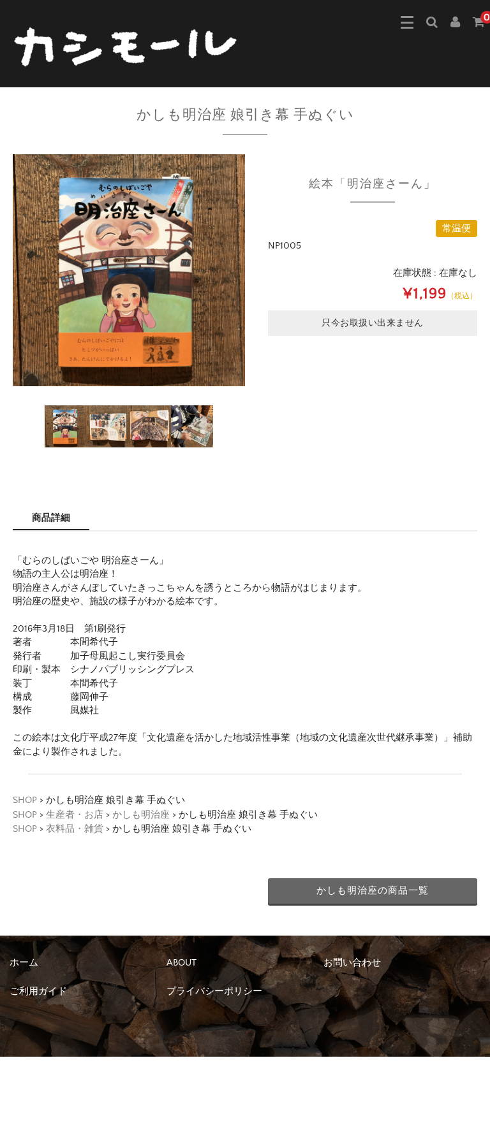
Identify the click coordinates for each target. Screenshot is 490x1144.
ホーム (24, 962)
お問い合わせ (352, 962)
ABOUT (182, 962)
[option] (129, 270)
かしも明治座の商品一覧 (372, 890)
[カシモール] (127, 45)
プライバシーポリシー (214, 991)
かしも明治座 (141, 814)
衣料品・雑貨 (74, 828)
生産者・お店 (74, 814)
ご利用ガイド (38, 991)
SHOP (25, 800)
